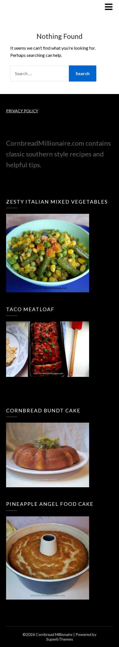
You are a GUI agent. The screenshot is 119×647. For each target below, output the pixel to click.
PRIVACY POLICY (22, 110)
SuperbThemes (59, 639)
